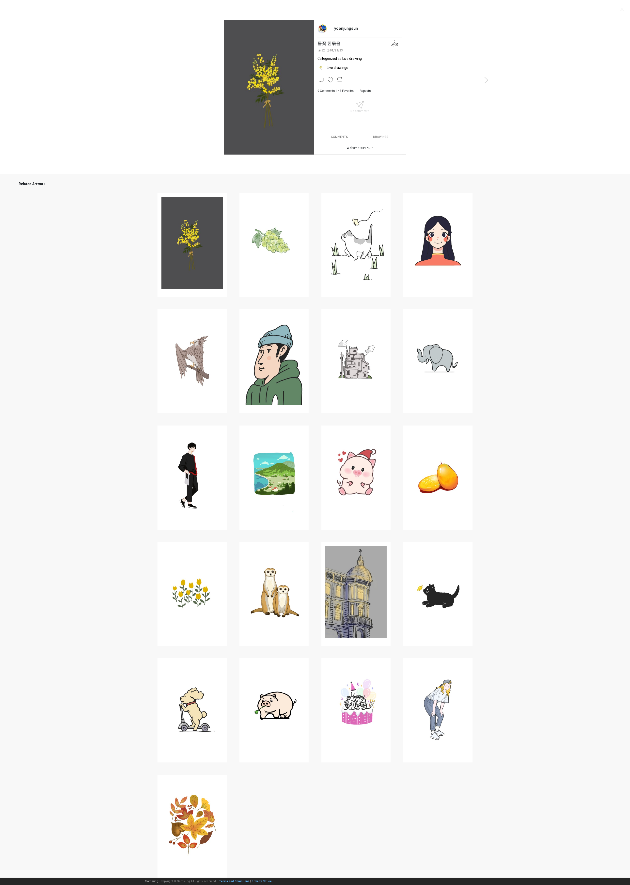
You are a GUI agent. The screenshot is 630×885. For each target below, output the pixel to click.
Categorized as (339, 59)
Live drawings (337, 68)
